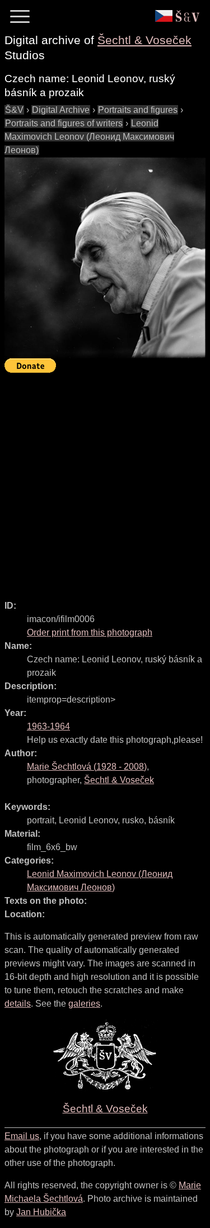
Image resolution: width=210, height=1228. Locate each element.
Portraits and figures (138, 110)
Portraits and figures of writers (64, 123)
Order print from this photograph (89, 632)
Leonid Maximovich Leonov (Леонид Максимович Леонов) (89, 136)
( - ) (87, 766)
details (17, 1003)
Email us (21, 1136)
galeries (84, 1003)
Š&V (14, 110)
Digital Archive (61, 110)
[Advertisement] (105, 481)
